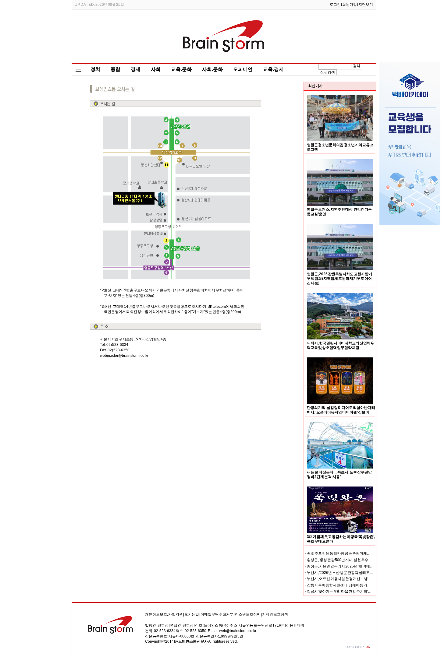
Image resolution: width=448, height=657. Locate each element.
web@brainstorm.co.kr (237, 631)
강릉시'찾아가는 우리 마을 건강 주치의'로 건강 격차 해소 (350, 591)
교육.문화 (181, 69)
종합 (115, 69)
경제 (135, 69)
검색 (356, 66)
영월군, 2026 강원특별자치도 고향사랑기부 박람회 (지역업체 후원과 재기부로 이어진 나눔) (339, 278)
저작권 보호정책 (275, 614)
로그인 (335, 4)
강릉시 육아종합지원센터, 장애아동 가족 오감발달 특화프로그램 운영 (361, 585)
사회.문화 (212, 69)
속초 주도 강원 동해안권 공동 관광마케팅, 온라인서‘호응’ (351, 553)
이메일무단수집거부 (217, 614)
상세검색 (327, 72)
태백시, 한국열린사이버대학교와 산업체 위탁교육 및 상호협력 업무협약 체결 (341, 345)
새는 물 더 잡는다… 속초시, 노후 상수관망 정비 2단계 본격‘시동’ (339, 474)
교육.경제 (273, 69)
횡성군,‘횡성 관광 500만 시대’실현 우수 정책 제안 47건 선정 (353, 560)
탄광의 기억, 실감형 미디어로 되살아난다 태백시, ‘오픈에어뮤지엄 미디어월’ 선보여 (341, 410)
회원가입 (349, 4)
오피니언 (243, 69)
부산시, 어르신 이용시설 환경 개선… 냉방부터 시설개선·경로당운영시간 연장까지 (371, 579)
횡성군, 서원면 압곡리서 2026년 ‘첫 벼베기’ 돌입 (344, 566)
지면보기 (365, 4)
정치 (95, 69)
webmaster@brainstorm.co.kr (124, 355)
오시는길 (191, 614)
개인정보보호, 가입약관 (164, 614)
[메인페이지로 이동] (224, 58)
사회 (156, 69)
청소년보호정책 (248, 614)
